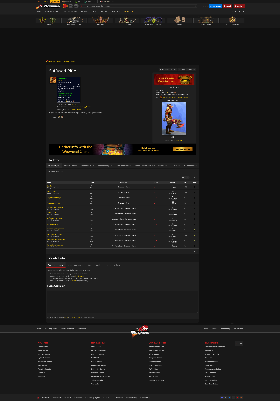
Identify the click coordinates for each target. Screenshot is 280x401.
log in (66, 317)
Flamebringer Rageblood (55, 229)
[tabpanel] (122, 214)
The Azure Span (123, 192)
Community (115, 11)
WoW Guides (43, 343)
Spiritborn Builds (211, 384)
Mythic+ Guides (44, 358)
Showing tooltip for (64, 109)
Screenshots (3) (174, 100)
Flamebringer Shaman (54, 234)
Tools (206, 329)
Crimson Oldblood (53, 213)
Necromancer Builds (213, 369)
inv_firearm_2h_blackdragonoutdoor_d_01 (177, 97)
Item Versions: (62, 107)
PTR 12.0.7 (76, 5)
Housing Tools (51, 329)
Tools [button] (94, 11)
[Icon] (53, 80)
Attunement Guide (156, 347)
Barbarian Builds (211, 361)
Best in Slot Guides (156, 350)
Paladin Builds (210, 373)
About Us (68, 398)
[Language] (243, 11)
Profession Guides (45, 361)
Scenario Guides (97, 373)
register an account (75, 317)
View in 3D (191, 70)
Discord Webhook (69, 11)
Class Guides (43, 347)
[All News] (39, 1)
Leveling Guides (44, 354)
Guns (73, 61)
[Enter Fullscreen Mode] (232, 11)
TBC (78, 2)
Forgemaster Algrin (53, 203)
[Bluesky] (229, 397)
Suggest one (178, 140)
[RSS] (241, 397)
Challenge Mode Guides (100, 376)
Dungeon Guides (97, 354)
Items (59, 61)
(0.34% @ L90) (68, 94)
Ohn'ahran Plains (124, 187)
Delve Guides (43, 350)
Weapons (66, 61)
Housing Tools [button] (51, 11)
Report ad (231, 323)
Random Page (108, 398)
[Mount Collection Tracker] (122, 149)
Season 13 (209, 350)
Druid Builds (209, 365)
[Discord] (222, 397)
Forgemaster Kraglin (54, 198)
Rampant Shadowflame (55, 207)
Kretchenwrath (52, 186)
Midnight (41, 376)
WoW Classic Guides (157, 343)
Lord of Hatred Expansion (215, 347)
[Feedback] (239, 11)
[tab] (54, 165)
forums (73, 281)
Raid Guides (42, 365)
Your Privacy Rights (92, 398)
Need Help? (46, 398)
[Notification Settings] (235, 11)
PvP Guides (153, 369)
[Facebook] (233, 397)
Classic (68, 2)
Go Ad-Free (128, 11)
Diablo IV (106, 2)
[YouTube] (237, 397)
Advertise (78, 398)
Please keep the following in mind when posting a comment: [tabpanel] (72, 293)
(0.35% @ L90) (69, 95)
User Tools (57, 398)
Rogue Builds (210, 376)
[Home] (48, 6)
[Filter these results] (187, 177)
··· (94, 2)
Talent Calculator (45, 369)
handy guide (79, 276)
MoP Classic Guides (99, 343)
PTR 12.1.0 (71, 5)
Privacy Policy (131, 398)
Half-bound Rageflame (55, 218)
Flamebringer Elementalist (56, 239)
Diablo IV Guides (212, 343)
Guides (104, 11)
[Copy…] (183, 177)
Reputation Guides (98, 365)
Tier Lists (41, 373)
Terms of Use (145, 398)
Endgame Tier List (212, 354)
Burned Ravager (52, 224)
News (39, 11)
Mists (88, 2)
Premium (119, 398)
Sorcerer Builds (211, 380)
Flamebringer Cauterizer (55, 245)
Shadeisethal (51, 191)
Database (84, 11)
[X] (226, 397)
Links (183, 70)
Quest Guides (96, 361)
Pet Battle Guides (98, 369)
